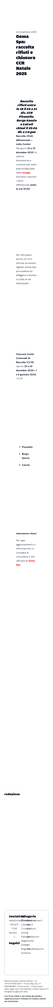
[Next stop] (26, 631)
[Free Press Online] (38, 3)
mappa (26, 172)
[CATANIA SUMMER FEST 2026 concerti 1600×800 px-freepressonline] (26, 311)
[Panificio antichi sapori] (26, 325)
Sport (30, 924)
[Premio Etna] (26, 339)
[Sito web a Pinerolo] (21, 991)
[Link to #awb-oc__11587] (8, 6)
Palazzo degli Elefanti (25, 940)
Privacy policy (23, 986)
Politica (31, 920)
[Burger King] (26, 643)
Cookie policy (37, 986)
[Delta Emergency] (26, 290)
